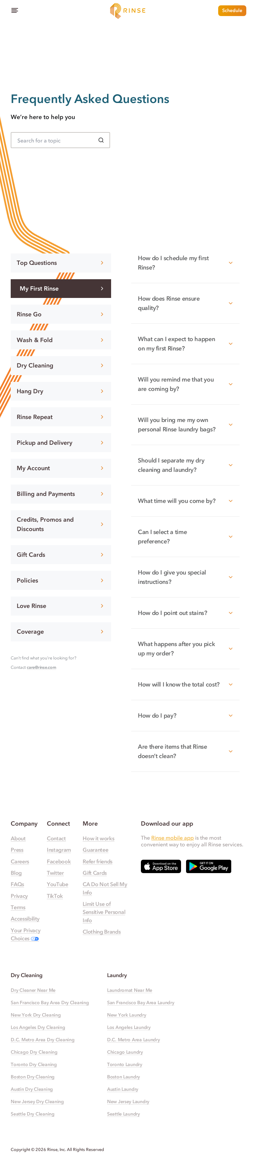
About (18, 838)
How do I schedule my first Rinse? (173, 262)
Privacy (19, 895)
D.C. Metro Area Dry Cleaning (42, 1040)
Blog (16, 872)
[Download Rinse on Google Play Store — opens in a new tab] (208, 866)
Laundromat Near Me (129, 990)
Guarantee (95, 849)
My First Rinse (39, 288)
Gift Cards (31, 554)
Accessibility (25, 918)
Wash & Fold (35, 340)
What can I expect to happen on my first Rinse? (176, 343)
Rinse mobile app (172, 837)
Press (17, 849)
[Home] (128, 10)
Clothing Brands (101, 931)
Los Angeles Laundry (129, 1027)
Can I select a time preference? (162, 536)
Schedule (232, 10)
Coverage (30, 631)
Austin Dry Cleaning (32, 1089)
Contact (56, 838)
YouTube (57, 884)
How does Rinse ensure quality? (168, 303)
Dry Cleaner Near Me (33, 990)
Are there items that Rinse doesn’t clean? (172, 751)
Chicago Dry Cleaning (34, 1052)
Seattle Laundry (123, 1114)
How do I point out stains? (172, 613)
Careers (20, 861)
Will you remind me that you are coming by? (175, 384)
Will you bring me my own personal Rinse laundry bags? (177, 424)
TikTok (55, 895)
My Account (33, 468)
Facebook (59, 861)
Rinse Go (29, 314)
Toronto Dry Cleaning (34, 1064)
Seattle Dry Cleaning (32, 1114)
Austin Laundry (122, 1089)
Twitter (55, 872)
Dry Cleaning (35, 365)
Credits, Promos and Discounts (45, 524)
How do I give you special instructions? (172, 577)
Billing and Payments (46, 494)
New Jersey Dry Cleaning (37, 1101)
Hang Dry (30, 391)
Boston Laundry (123, 1077)
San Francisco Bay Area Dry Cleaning (50, 1003)
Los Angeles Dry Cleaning (38, 1027)
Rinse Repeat (35, 417)
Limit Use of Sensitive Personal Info (104, 912)
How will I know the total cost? (179, 684)
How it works (98, 838)
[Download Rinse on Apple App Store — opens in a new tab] (161, 866)
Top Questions (37, 263)
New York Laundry (126, 1015)
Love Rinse (31, 606)
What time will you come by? (176, 501)
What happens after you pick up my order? (176, 648)
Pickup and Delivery (44, 442)
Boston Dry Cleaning (33, 1077)
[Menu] (15, 10)
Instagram (59, 849)
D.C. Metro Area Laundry (133, 1040)
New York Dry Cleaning (36, 1015)
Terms (18, 907)
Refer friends (97, 861)
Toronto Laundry (124, 1064)
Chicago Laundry (125, 1052)
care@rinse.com (41, 667)
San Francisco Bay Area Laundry (140, 1003)
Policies (27, 580)
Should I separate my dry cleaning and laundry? (171, 465)
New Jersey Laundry (128, 1101)
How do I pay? (157, 715)
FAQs (17, 884)
